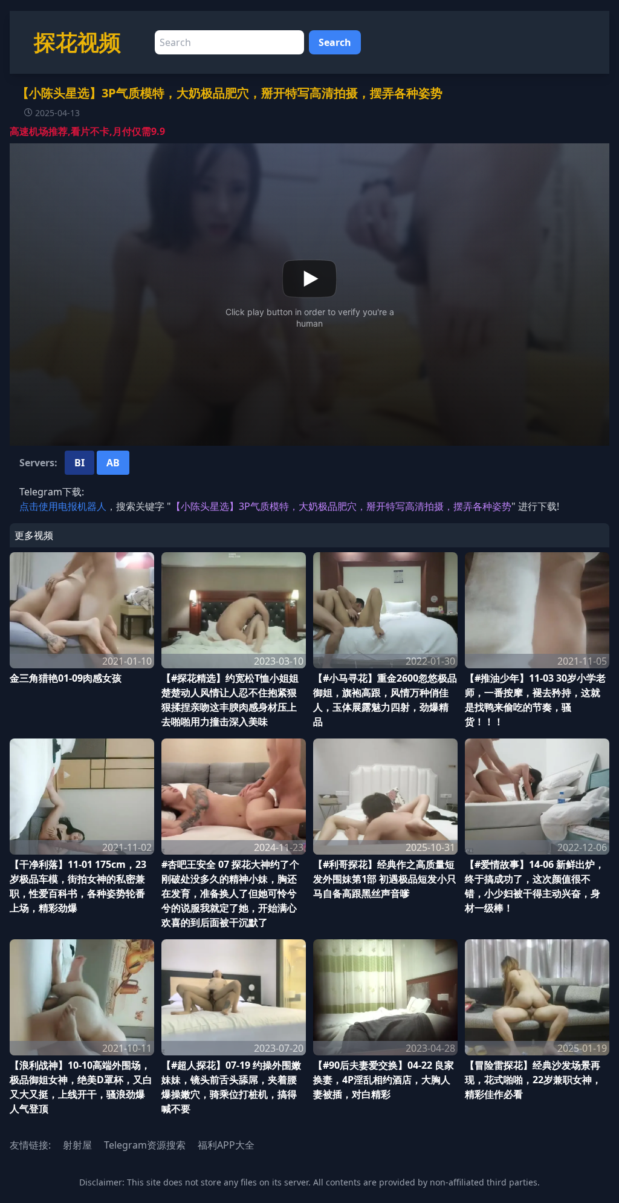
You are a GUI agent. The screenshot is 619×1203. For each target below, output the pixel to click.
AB (113, 462)
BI (79, 462)
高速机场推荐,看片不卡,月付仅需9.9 (87, 131)
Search (335, 42)
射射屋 (77, 1145)
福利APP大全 (226, 1145)
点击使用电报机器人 (62, 506)
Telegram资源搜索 (145, 1145)
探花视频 (77, 42)
